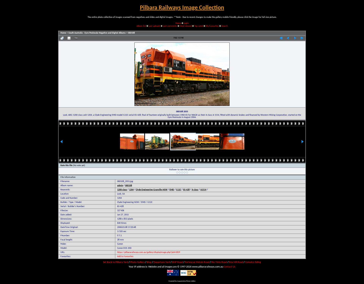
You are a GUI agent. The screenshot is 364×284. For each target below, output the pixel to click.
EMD (171, 190)
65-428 (186, 190)
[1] (177, 172)
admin (120, 185)
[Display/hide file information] (69, 38)
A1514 (203, 190)
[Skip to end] (302, 38)
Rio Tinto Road (219, 262)
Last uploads (154, 26)
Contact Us (229, 266)
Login (186, 23)
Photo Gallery (137, 262)
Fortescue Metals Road (197, 262)
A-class (195, 190)
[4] (184, 172)
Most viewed (186, 26)
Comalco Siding (253, 262)
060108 (131, 33)
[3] (182, 172)
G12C (178, 190)
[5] (187, 172)
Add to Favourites (125, 256)
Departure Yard (162, 262)
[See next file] (295, 38)
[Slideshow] (76, 38)
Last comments (170, 26)
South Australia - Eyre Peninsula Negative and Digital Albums (97, 33)
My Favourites (212, 26)
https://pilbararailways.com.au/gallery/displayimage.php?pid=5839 (148, 252)
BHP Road (177, 262)
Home (178, 23)
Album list (141, 26)
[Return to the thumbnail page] (62, 38)
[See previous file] (288, 38)
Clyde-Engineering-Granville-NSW (151, 190)
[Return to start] (281, 38)
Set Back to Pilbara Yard (115, 262)
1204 (131, 190)
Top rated (198, 26)
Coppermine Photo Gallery (186, 281)
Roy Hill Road (236, 262)
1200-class (122, 190)
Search (224, 26)
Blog (149, 262)
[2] (179, 172)
